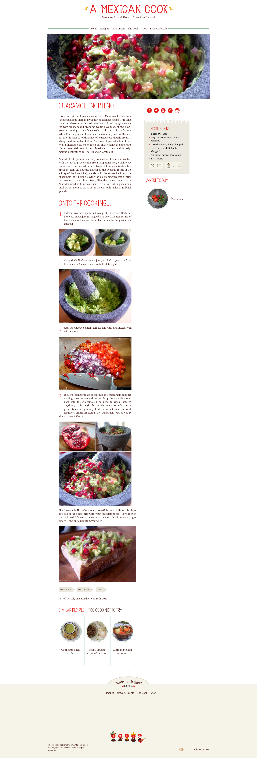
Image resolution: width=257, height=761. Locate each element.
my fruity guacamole (99, 119)
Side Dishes (83, 589)
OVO (207, 749)
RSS (185, 749)
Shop (144, 28)
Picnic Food (65, 589)
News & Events (125, 693)
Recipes (104, 28)
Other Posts (118, 28)
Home (93, 28)
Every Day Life (158, 28)
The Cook (133, 28)
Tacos (99, 589)
